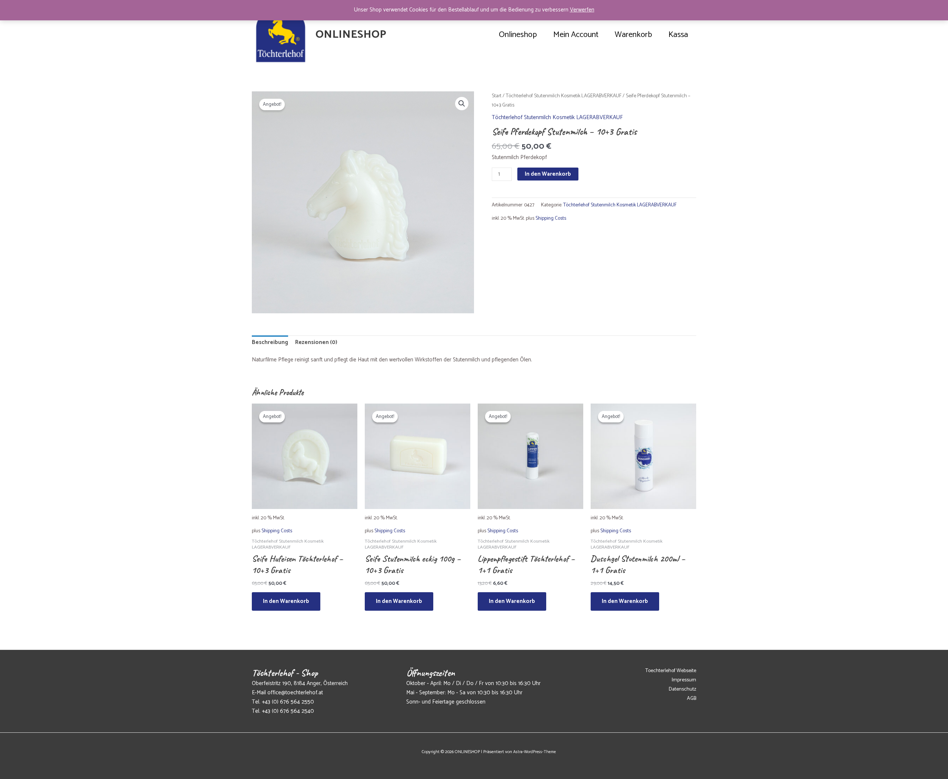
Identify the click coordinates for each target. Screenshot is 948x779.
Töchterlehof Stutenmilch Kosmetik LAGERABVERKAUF (563, 96)
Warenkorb (633, 34)
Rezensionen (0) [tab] (316, 342)
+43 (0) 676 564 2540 (288, 711)
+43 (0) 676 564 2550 (288, 702)
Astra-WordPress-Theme (534, 752)
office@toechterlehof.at (295, 692)
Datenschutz (682, 689)
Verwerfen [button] (582, 9)
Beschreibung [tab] (270, 342)
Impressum (684, 680)
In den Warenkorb (548, 174)
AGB (691, 698)
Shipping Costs (550, 218)
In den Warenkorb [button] (286, 601)
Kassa (678, 34)
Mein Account (575, 34)
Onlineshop (518, 34)
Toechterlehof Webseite (670, 671)
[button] (461, 103)
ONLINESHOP (351, 35)
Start (496, 96)
